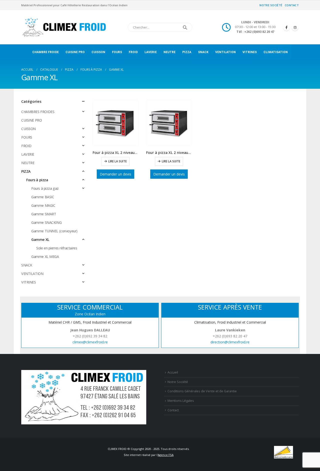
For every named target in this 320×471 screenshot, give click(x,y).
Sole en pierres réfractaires (56, 248)
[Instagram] (295, 27)
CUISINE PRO (75, 52)
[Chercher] (185, 27)
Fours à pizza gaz (45, 188)
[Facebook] (286, 27)
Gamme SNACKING (46, 222)
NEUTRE (170, 52)
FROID (133, 52)
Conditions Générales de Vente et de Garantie (202, 391)
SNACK (203, 52)
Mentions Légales (181, 401)
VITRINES (249, 52)
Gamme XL (40, 239)
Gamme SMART (43, 214)
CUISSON (98, 52)
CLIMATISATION (276, 52)
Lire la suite (117, 161)
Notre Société (271, 5)
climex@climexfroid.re (90, 342)
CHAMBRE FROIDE (45, 52)
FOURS (117, 52)
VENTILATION (225, 52)
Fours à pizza (37, 179)
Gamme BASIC (42, 197)
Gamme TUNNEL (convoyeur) (54, 231)
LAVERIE (150, 52)
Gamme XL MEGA (45, 256)
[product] (115, 123)
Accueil (173, 372)
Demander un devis (115, 174)
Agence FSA (166, 455)
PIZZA (186, 52)
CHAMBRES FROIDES (37, 111)
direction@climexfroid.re (230, 342)
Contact (292, 5)
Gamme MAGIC (43, 205)
